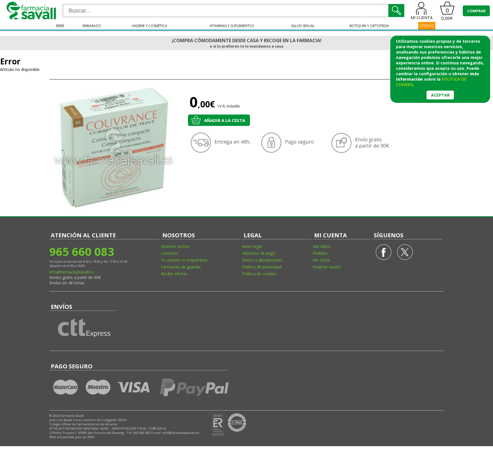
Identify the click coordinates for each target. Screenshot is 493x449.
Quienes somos (175, 246)
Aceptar (440, 95)
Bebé (60, 25)
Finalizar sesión (327, 267)
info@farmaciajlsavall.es (71, 272)
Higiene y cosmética (149, 25)
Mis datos (322, 246)
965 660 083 (81, 251)
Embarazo (91, 25)
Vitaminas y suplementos (231, 25)
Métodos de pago (258, 253)
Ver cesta (321, 260)
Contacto (169, 253)
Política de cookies (259, 273)
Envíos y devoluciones (262, 260)
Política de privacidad (261, 267)
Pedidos (320, 253)
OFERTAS (427, 25)
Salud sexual (303, 25)
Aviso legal (252, 246)
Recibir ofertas (174, 273)
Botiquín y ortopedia (369, 25)
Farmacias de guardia (181, 267)
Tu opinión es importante (184, 260)
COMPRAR (476, 10)
